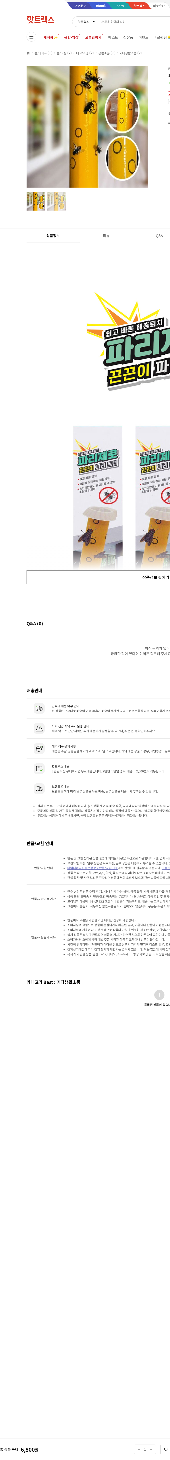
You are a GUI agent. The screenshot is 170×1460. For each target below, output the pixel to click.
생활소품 (104, 53)
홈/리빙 (61, 53)
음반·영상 (71, 37)
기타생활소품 (128, 53)
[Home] (28, 53)
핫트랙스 (83, 21)
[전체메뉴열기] (31, 37)
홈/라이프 (41, 53)
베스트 (113, 37)
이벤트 (144, 37)
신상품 (128, 37)
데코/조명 (82, 53)
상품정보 (53, 235)
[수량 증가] (151, 1449)
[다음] (150, 129)
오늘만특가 (93, 37)
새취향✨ (50, 37)
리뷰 (106, 235)
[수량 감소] (139, 1449)
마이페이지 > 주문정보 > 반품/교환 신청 (92, 868)
